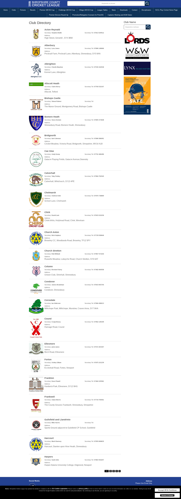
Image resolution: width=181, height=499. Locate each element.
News (114, 10)
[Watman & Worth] (137, 53)
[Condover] (75, 288)
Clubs (14, 10)
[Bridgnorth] (75, 140)
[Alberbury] (75, 51)
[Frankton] (75, 384)
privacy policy (84, 489)
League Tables (102, 10)
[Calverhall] (75, 180)
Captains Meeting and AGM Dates (120, 15)
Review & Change (167, 495)
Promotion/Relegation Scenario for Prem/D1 (88, 15)
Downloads (124, 10)
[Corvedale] (75, 306)
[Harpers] (75, 461)
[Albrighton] (75, 70)
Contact (134, 10)
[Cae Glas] (75, 159)
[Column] (75, 271)
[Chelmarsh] (75, 199)
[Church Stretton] (75, 255)
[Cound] (75, 328)
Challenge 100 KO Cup (67, 10)
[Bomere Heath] (75, 123)
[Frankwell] (75, 405)
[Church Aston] (75, 238)
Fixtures (23, 10)
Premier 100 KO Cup (47, 10)
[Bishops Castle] (75, 104)
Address (149, 481)
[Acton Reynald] (75, 34)
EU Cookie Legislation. (60, 489)
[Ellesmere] (75, 348)
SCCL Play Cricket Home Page (166, 10)
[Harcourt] (75, 444)
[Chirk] (75, 219)
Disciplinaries (146, 10)
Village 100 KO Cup (86, 10)
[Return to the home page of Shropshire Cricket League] (44, 4)
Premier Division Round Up (58, 15)
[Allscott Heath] (75, 88)
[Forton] (75, 365)
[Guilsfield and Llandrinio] (75, 426)
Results (32, 10)
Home (5, 10)
